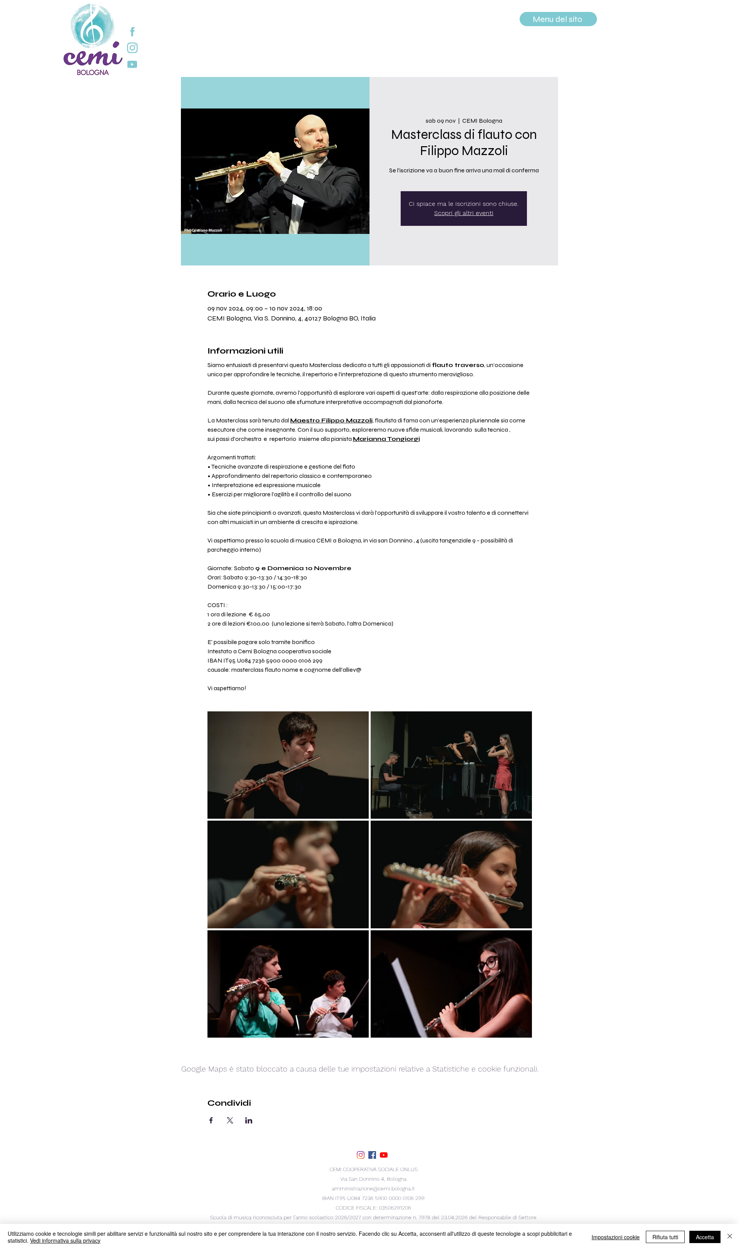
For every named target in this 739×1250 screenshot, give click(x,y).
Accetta (705, 1237)
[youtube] (384, 1155)
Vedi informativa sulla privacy (65, 1240)
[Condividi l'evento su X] (230, 1120)
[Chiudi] (729, 1237)
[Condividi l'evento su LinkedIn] (248, 1120)
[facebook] (372, 1155)
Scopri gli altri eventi (463, 213)
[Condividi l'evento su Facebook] (211, 1120)
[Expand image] (288, 765)
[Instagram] (360, 1155)
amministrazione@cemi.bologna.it (373, 1188)
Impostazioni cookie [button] (616, 1237)
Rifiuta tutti (665, 1237)
